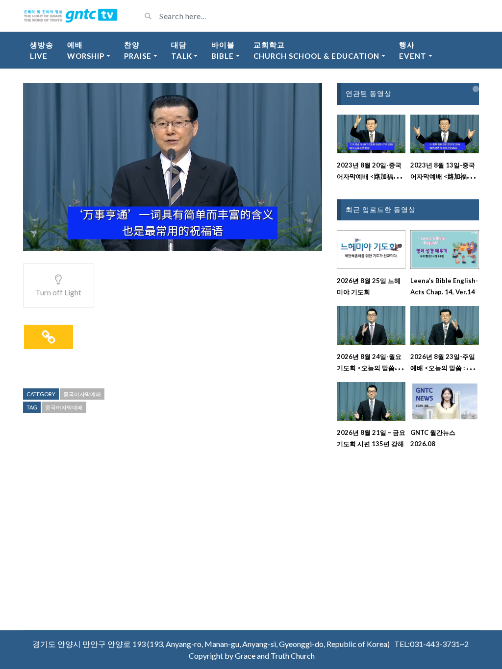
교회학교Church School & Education (316, 50)
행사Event (413, 50)
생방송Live (41, 50)
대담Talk (181, 50)
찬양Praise (137, 50)
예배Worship (85, 50)
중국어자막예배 (82, 394)
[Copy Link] (48, 337)
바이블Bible (223, 50)
